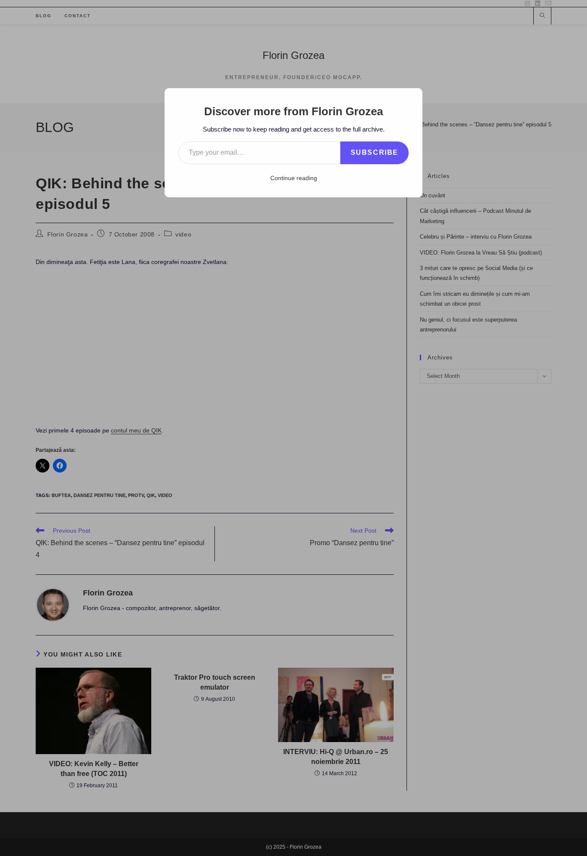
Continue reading (293, 178)
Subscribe (374, 152)
